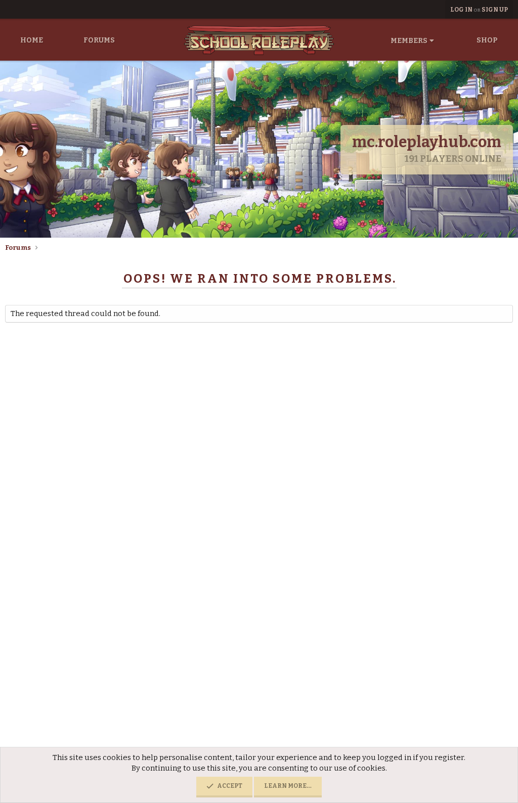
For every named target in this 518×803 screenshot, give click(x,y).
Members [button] (409, 40)
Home (31, 40)
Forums (99, 40)
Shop (487, 40)
